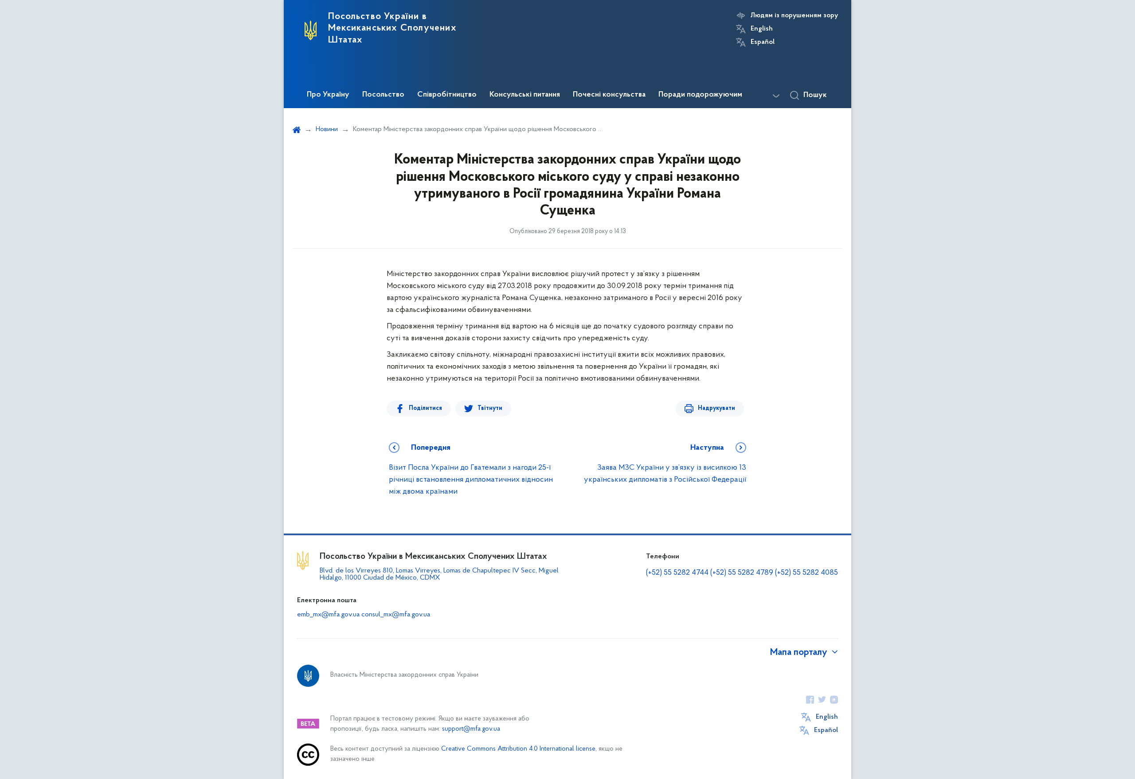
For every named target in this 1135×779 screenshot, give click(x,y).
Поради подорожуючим (700, 95)
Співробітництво (447, 95)
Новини (327, 129)
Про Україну (328, 95)
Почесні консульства (609, 95)
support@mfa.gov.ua (471, 729)
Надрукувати (716, 408)
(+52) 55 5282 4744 (677, 573)
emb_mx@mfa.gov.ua (328, 614)
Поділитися (425, 408)
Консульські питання (524, 95)
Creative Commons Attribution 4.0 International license (518, 749)
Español (763, 42)
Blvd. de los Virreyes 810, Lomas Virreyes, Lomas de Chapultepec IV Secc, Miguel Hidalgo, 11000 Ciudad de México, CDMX (439, 574)
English (762, 28)
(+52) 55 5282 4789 (741, 573)
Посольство (383, 95)
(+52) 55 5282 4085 (806, 573)
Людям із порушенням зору (794, 15)
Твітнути (489, 408)
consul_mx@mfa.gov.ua (395, 614)
